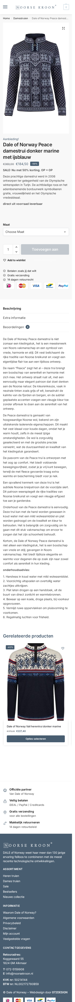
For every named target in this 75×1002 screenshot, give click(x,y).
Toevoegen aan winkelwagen (45, 251)
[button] (65, 7)
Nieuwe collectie (13, 896)
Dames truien (11, 881)
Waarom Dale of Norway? (19, 912)
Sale (6, 886)
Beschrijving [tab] (12, 308)
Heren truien (11, 875)
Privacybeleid (12, 923)
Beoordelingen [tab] (15, 327)
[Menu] (9, 7)
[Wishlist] (63, 648)
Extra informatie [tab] (14, 318)
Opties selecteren (36, 738)
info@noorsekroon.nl (19, 973)
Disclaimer (9, 928)
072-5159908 (15, 969)
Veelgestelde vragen (16, 938)
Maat (6, 224)
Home (6, 18)
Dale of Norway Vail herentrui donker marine (34, 726)
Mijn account (11, 933)
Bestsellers (10, 891)
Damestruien (20, 18)
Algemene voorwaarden (18, 917)
